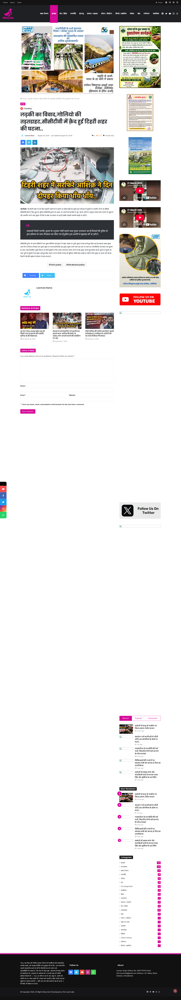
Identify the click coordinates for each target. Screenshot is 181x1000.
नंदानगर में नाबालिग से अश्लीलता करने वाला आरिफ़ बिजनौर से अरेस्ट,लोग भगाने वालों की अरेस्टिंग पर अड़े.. (67, 334)
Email (23, 395)
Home (5, 2)
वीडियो (123, 934)
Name (23, 386)
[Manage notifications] (175, 991)
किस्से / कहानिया (120, 13)
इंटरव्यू (81, 13)
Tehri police (55, 264)
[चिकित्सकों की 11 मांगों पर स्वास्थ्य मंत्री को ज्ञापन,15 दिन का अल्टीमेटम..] (126, 763)
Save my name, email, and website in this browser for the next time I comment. (53, 404)
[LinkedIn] (34, 142)
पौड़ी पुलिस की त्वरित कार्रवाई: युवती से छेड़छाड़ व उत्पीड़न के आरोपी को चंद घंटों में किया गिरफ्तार (99, 333)
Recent (126, 718)
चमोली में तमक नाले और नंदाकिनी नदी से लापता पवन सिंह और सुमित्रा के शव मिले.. (146, 775)
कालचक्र (124, 930)
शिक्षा (122, 894)
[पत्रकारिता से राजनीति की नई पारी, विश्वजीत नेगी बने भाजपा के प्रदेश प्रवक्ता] (126, 751)
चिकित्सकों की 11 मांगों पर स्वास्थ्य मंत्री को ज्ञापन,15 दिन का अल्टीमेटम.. (148, 763)
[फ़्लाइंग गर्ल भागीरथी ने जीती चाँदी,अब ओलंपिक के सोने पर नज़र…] (126, 740)
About (12, 2)
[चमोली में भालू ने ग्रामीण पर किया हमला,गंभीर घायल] (126, 729)
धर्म (122, 882)
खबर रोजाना (44, 13)
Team (19, 2)
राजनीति (73, 13)
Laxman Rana (29, 135)
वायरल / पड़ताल (92, 13)
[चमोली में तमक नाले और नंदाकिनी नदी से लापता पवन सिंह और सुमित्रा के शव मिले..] (126, 775)
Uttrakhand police (76, 264)
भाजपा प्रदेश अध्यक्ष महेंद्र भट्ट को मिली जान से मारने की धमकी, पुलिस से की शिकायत (32, 333)
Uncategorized (126, 886)
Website (72, 395)
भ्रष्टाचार (124, 898)
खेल (139, 13)
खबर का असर (125, 922)
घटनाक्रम (124, 867)
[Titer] (8, 14)
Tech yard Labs (68, 992)
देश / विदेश (63, 13)
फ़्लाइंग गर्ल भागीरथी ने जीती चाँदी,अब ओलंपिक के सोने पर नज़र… (146, 739)
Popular (138, 718)
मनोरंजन (146, 13)
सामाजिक (156, 13)
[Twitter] (28, 142)
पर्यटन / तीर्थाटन (106, 13)
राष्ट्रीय (123, 926)
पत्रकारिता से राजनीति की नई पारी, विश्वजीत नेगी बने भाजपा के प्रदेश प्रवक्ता (147, 751)
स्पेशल (132, 13)
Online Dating (126, 938)
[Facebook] (23, 142)
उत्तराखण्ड (124, 910)
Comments (152, 718)
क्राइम (54, 13)
